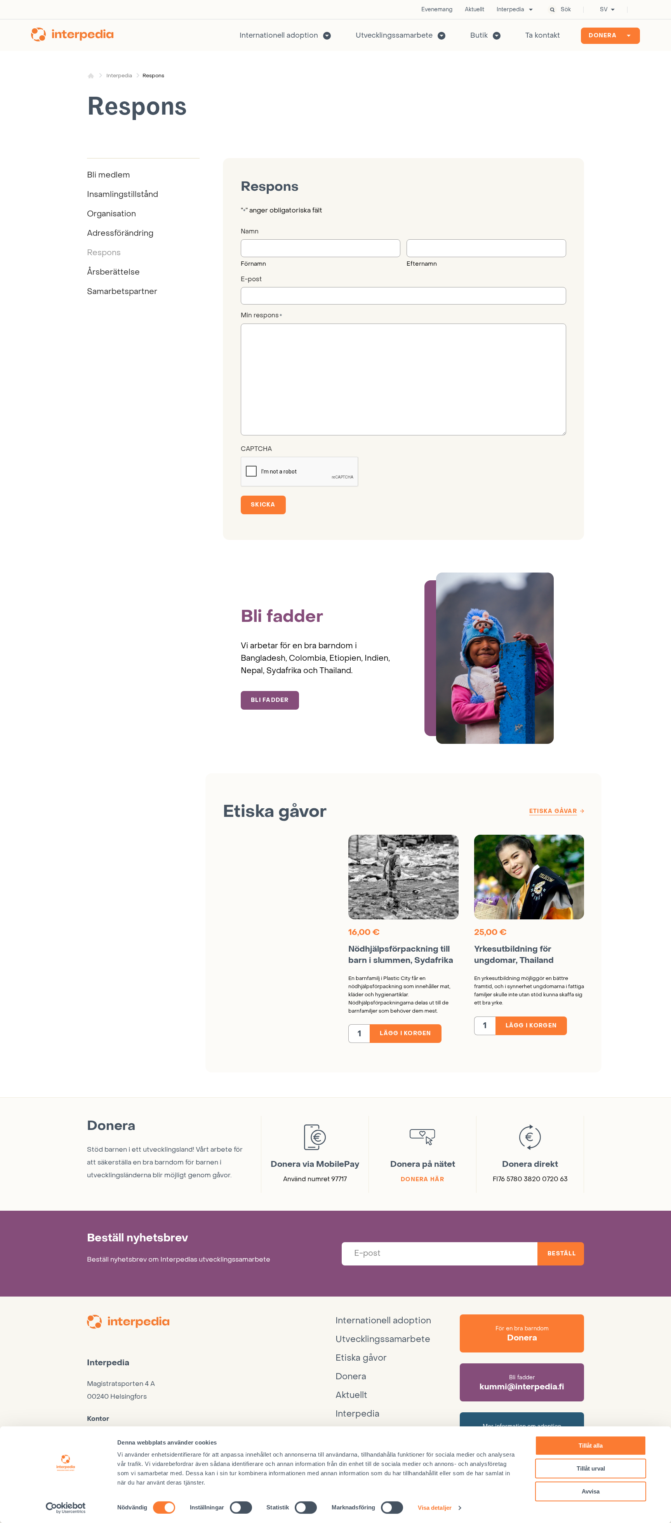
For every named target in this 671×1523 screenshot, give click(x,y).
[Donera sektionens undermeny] (629, 36)
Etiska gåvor (361, 1357)
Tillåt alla (591, 1445)
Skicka (263, 504)
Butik (479, 35)
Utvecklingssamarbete (394, 35)
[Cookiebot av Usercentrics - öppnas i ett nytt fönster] (66, 1508)
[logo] (211, 1323)
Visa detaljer (435, 1507)
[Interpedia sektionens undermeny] (531, 9)
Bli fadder (270, 700)
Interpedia (510, 10)
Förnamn (253, 264)
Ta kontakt (542, 35)
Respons (104, 253)
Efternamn (422, 264)
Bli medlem (108, 175)
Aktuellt (474, 10)
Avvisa (591, 1491)
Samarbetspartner (122, 292)
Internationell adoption (279, 35)
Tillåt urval (591, 1468)
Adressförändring (120, 233)
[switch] (241, 1507)
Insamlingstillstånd (122, 195)
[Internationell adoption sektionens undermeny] (327, 36)
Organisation (111, 214)
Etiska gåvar (553, 811)
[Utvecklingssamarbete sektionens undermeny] (441, 36)
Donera (603, 35)
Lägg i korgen (405, 1033)
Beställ (562, 1253)
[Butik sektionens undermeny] (497, 36)
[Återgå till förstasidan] (72, 35)
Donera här (422, 1179)
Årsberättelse (113, 272)
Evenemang (436, 10)
